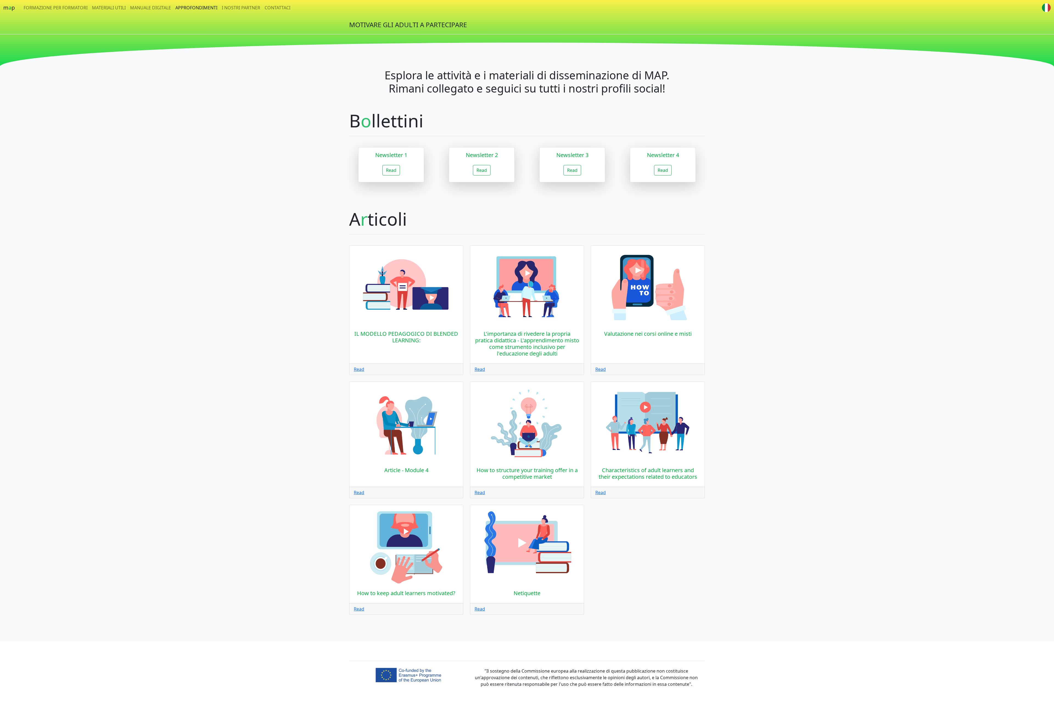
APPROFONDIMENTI (196, 8)
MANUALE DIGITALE (150, 8)
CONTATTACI (277, 8)
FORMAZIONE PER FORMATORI (56, 8)
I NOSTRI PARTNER (241, 8)
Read (391, 170)
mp (9, 7)
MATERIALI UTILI (109, 8)
